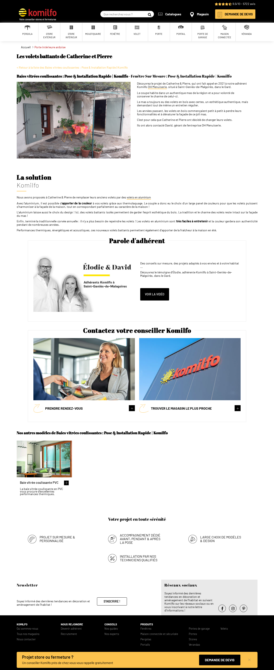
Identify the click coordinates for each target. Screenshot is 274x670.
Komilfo (22, 624)
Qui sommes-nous (27, 628)
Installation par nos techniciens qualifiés (138, 558)
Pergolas (145, 639)
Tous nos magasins (28, 634)
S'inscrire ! (112, 601)
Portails (145, 644)
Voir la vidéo (154, 294)
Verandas (194, 644)
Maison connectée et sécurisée (159, 634)
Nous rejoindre (72, 624)
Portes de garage (199, 628)
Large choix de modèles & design (220, 539)
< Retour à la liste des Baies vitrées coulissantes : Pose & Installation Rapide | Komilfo (72, 67)
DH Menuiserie (157, 87)
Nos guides (111, 628)
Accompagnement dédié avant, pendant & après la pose (140, 538)
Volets (224, 628)
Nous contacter (26, 639)
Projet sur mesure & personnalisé (57, 539)
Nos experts (111, 634)
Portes (193, 634)
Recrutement (69, 634)
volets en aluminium (139, 197)
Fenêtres (145, 628)
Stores (193, 639)
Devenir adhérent (71, 628)
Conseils (110, 624)
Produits (146, 624)
